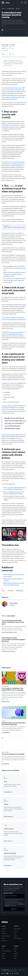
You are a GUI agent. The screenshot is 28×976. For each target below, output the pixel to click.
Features (4, 928)
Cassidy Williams (6, 732)
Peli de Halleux (11, 651)
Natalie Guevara (6, 701)
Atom (15, 933)
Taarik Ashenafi (5, 632)
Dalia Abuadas (5, 763)
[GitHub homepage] (3, 3)
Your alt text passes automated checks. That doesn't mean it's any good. (13, 622)
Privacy (15, 969)
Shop (15, 958)
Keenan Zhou (13, 632)
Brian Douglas (5, 44)
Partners (16, 931)
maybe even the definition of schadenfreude (13, 319)
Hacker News (5, 127)
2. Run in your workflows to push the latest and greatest (14, 188)
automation (10, 590)
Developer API (17, 928)
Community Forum (6, 951)
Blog (7, 3)
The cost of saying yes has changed (13, 754)
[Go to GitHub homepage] (5, 922)
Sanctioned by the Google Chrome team (12, 434)
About (15, 948)
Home (3, 8)
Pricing (3, 938)
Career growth (5, 686)
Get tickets (7, 865)
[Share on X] (7, 54)
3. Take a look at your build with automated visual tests (13, 290)
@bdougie (12, 44)
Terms (12, 969)
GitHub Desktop (17, 938)
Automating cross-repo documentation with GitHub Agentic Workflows (13, 639)
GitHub (17, 8)
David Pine (4, 651)
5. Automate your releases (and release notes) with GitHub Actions (13, 453)
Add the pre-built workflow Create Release (14, 487)
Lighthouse (5, 383)
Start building (8, 816)
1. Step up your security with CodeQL (10, 114)
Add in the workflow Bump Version (12, 492)
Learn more (7, 841)
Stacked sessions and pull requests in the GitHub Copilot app (14, 723)
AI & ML (3, 721)
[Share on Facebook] (10, 54)
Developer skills (10, 8)
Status (3, 955)
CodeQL (18, 145)
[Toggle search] (22, 2)
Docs (3, 948)
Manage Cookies (21, 969)
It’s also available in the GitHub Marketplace (13, 405)
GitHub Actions (17, 88)
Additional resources (7, 569)
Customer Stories (6, 935)
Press (15, 955)
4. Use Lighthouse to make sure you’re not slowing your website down (13, 358)
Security (4, 931)
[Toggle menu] (25, 2)
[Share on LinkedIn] (13, 54)
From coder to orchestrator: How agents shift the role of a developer (13, 689)
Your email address (8, 893)
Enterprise (4, 933)
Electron (16, 935)
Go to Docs (7, 792)
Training (3, 953)
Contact (4, 958)
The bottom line (10, 545)
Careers (16, 953)
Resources (4, 940)
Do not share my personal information (9, 971)
